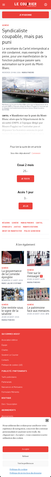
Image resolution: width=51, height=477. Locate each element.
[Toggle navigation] (3, 4)
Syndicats (7, 227)
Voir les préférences (25, 464)
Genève (5, 25)
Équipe (4, 345)
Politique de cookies (18, 470)
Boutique (6, 398)
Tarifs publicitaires (9, 377)
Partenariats (7, 382)
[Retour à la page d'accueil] (25, 5)
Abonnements (7, 416)
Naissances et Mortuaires (12, 387)
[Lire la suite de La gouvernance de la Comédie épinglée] (13, 257)
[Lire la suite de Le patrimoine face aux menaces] (38, 294)
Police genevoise (32, 231)
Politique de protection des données (25, 473)
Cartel (39, 223)
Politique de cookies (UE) (12, 365)
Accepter (25, 449)
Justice (17, 227)
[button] (47, 420)
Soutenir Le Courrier (10, 355)
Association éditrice (10, 340)
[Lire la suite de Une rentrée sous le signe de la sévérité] (13, 294)
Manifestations (30, 227)
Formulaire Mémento (10, 392)
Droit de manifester (12, 231)
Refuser (25, 456)
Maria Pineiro (27, 223)
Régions (6, 223)
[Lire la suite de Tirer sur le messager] (38, 258)
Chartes (5, 350)
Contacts (5, 360)
